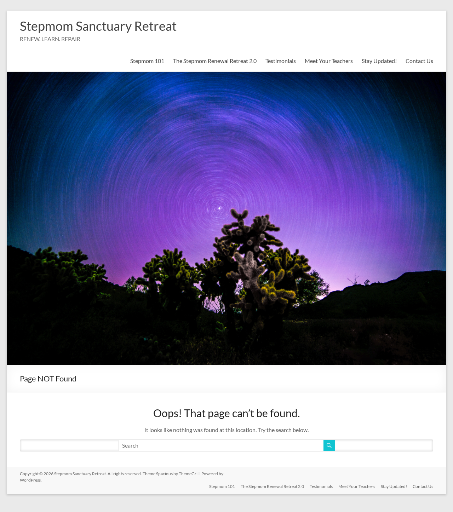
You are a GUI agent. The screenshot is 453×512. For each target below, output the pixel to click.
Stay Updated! (379, 60)
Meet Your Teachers (329, 60)
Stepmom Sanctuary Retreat (98, 26)
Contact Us (419, 60)
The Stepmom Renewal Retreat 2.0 (215, 60)
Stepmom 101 (147, 60)
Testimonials (280, 60)
